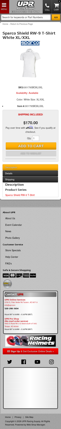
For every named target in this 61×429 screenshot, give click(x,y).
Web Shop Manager (36, 424)
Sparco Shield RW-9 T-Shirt (20, 195)
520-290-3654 (11, 308)
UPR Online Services (15, 300)
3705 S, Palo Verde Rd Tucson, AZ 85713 (21, 302)
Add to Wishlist (31, 153)
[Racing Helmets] (30, 340)
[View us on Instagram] (51, 361)
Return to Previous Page (21, 23)
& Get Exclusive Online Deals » (32, 351)
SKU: (21, 87)
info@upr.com (10, 305)
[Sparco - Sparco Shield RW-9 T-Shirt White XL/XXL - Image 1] (30, 63)
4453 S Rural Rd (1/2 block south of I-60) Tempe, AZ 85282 (21, 325)
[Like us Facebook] (23, 361)
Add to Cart (31, 146)
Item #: (21, 106)
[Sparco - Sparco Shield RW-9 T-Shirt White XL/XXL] (30, 44)
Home (5, 23)
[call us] (47, 6)
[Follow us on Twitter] (10, 361)
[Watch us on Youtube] (37, 361)
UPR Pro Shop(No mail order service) (16, 320)
